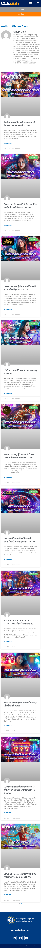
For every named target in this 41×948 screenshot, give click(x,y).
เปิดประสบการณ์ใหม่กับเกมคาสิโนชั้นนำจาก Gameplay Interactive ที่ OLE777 (19, 790)
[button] (30, 3)
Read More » (8, 143)
